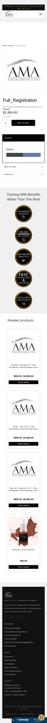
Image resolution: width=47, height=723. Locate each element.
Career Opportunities (12, 671)
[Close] (13, 720)
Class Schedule (10, 646)
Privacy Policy (11, 714)
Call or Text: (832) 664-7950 (35, 6)
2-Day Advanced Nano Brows (16, 632)
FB (23, 8)
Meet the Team (10, 660)
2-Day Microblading (12, 628)
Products (10, 46)
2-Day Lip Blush (10, 639)
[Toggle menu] (40, 14)
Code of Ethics (10, 674)
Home (4, 46)
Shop (39, 714)
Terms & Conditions (27, 714)
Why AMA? (8, 657)
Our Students (9, 664)
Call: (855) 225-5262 (21, 6)
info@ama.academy (9, 6)
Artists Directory (11, 667)
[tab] (23, 137)
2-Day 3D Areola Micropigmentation (18, 642)
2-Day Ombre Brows (12, 635)
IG (26, 8)
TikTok (19, 8)
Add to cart (23, 123)
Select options (23, 382)
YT (29, 8)
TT (6, 617)
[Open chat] (41, 717)
